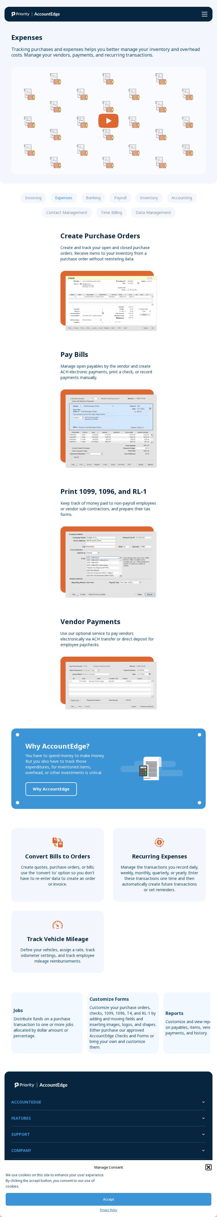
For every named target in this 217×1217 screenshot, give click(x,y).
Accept (108, 1199)
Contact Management (66, 212)
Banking (93, 197)
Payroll (120, 197)
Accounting (182, 197)
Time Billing (111, 212)
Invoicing (33, 197)
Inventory (149, 197)
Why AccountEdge (51, 789)
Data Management (153, 212)
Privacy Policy (108, 1210)
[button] (208, 1167)
